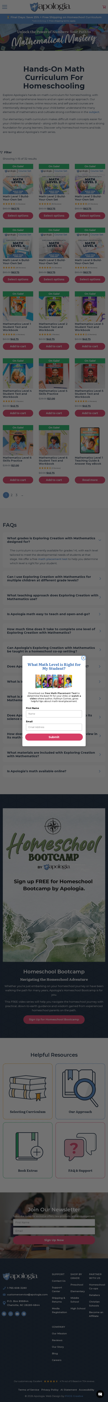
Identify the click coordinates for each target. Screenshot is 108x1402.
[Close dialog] (83, 658)
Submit (54, 737)
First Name (32, 708)
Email (29, 721)
